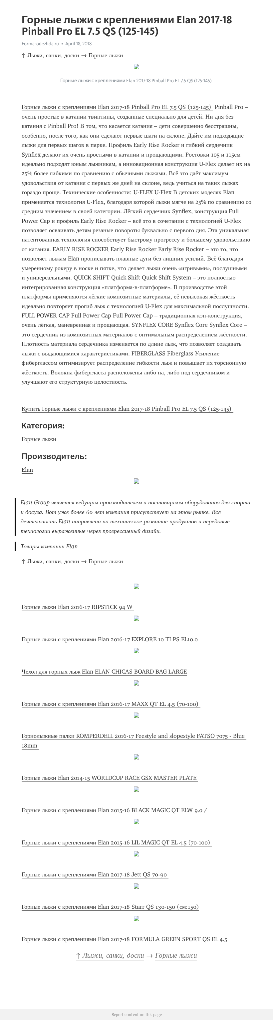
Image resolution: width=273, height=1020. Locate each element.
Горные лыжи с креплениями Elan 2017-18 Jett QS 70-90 (95, 874)
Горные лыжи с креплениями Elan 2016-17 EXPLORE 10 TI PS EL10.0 (110, 639)
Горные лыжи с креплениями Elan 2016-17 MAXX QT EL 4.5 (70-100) (111, 704)
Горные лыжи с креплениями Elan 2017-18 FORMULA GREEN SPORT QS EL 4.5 (125, 939)
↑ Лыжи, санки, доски (50, 55)
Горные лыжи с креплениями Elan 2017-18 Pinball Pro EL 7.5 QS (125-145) (117, 107)
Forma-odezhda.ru (40, 44)
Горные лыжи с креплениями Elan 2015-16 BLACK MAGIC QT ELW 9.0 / (115, 810)
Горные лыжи (106, 55)
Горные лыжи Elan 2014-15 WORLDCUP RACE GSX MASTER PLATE (110, 777)
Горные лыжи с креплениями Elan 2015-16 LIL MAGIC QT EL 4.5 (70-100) (117, 842)
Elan (27, 469)
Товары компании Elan (49, 546)
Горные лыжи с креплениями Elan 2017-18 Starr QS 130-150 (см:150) (110, 906)
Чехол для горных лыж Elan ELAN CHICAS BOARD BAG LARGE (104, 671)
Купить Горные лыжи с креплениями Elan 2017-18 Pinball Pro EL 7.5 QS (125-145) (127, 408)
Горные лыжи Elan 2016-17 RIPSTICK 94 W (78, 607)
